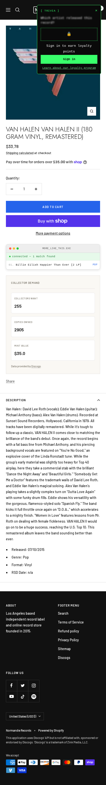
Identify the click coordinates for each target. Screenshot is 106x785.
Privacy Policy (68, 640)
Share (10, 381)
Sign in (69, 59)
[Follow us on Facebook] (11, 685)
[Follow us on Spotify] (33, 696)
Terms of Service (71, 622)
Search (63, 613)
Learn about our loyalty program (69, 67)
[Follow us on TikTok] (22, 696)
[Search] (17, 10)
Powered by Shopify (51, 730)
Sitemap (64, 649)
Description (16, 400)
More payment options (53, 233)
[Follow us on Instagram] (33, 685)
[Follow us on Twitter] (22, 685)
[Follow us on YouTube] (11, 696)
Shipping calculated (20, 153)
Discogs (36, 366)
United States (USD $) (22, 716)
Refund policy (68, 631)
